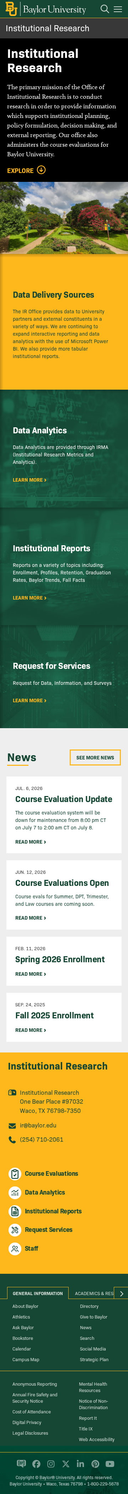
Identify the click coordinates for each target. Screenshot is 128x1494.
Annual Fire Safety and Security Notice (35, 1397)
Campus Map (25, 1359)
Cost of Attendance (31, 1411)
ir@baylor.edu (38, 1125)
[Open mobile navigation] (119, 10)
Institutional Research (48, 27)
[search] (101, 9)
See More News (95, 757)
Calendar (21, 1348)
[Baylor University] (45, 9)
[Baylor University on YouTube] (108, 1466)
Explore (20, 170)
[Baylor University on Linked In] (79, 1466)
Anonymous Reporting (34, 1383)
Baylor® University (57, 1477)
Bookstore (22, 1338)
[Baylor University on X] (64, 1466)
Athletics (21, 1316)
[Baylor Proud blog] (20, 1466)
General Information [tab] (38, 1293)
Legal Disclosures (30, 1432)
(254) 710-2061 (41, 1139)
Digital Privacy (26, 1422)
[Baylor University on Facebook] (35, 1466)
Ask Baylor (23, 1327)
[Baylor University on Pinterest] (94, 1466)
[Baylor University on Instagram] (49, 1466)
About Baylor (25, 1306)
